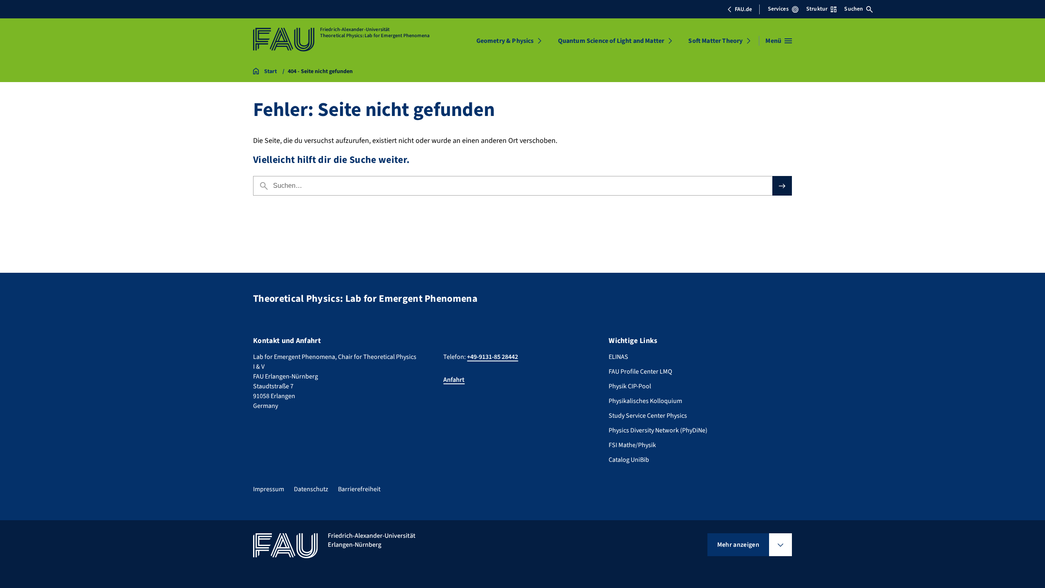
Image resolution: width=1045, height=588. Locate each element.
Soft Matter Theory (715, 40)
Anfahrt (454, 379)
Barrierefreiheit (359, 489)
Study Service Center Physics (648, 415)
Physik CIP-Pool (630, 386)
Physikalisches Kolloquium (645, 400)
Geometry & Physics (505, 40)
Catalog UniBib (629, 459)
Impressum (268, 489)
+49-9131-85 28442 (492, 356)
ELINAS (618, 356)
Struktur (816, 9)
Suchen (853, 9)
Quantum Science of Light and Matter (611, 40)
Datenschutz (311, 489)
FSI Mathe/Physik (632, 445)
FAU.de (743, 9)
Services (778, 9)
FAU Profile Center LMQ (640, 371)
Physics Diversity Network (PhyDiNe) (658, 430)
